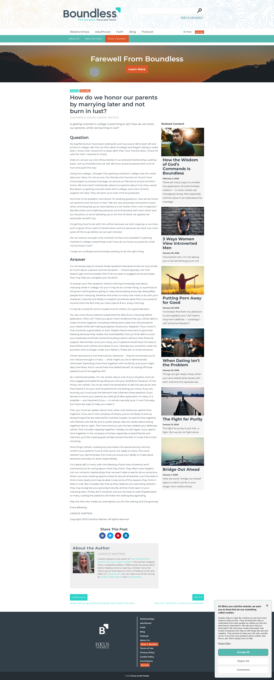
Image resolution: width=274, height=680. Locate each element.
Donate (145, 665)
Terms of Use (146, 648)
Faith (120, 31)
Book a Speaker (117, 38)
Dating (74, 91)
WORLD (104, 577)
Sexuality (85, 91)
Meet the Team (93, 38)
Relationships (79, 31)
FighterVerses (114, 574)
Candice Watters (107, 117)
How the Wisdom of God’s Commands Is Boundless (180, 166)
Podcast (147, 31)
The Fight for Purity (182, 419)
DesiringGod (115, 577)
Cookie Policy (147, 657)
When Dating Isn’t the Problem (181, 362)
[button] (102, 535)
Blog (132, 31)
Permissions (146, 661)
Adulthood (102, 31)
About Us (73, 38)
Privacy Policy (147, 652)
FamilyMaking (134, 577)
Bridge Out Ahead (181, 469)
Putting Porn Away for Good (182, 300)
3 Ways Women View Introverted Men (180, 243)
